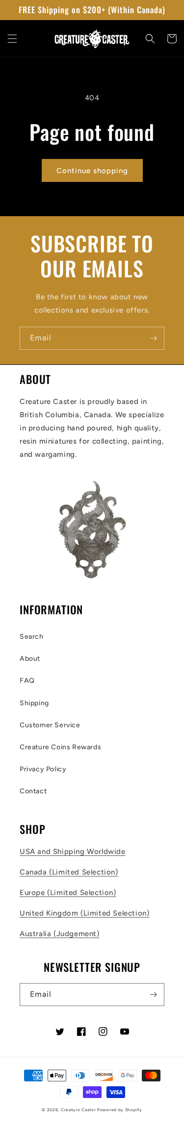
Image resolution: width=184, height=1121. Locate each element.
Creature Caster (78, 1109)
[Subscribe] (153, 338)
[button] (12, 38)
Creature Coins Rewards (60, 747)
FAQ (27, 680)
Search (32, 636)
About (30, 658)
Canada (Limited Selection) (69, 872)
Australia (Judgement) (60, 933)
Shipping (34, 703)
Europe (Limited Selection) (68, 892)
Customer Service (50, 725)
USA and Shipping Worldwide (73, 851)
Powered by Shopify (119, 1109)
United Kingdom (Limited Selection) (84, 913)
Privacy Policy (43, 769)
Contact (33, 791)
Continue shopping (92, 170)
